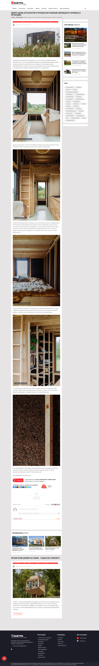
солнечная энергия (80, 94)
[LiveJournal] (23, 487)
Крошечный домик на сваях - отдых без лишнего (52, 548)
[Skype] (28, 487)
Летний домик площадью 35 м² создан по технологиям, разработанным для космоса (79, 62)
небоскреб (76, 103)
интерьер (79, 96)
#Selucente (21, 563)
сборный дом (69, 94)
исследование (70, 99)
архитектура (69, 113)
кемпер (83, 103)
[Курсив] (22, 513)
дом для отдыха (79, 99)
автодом (68, 101)
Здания (37, 8)
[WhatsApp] (27, 487)
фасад (84, 118)
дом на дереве (80, 115)
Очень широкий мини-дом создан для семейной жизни (36, 548)
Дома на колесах (53, 8)
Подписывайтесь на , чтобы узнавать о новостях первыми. (40, 480)
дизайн (68, 89)
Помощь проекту (62, 645)
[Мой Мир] (15, 487)
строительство (70, 96)
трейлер (68, 106)
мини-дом (79, 87)
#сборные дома (54, 21)
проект (74, 89)
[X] (17, 487)
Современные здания (43, 639)
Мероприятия (41, 653)
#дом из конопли (35, 21)
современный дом (70, 120)
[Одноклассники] (19, 487)
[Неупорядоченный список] (29, 513)
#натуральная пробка (45, 21)
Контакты (60, 643)
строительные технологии (72, 92)
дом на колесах (70, 87)
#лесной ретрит (42, 563)
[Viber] (25, 487)
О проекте (60, 637)
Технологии (22, 8)
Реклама (60, 639)
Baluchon (81, 111)
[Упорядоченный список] (27, 513)
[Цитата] (31, 513)
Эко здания (40, 651)
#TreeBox (27, 563)
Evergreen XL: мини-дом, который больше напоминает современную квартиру (79, 45)
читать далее (18, 613)
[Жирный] (20, 513)
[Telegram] (30, 487)
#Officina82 (15, 563)
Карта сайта (61, 641)
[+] (38, 513)
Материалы (30, 8)
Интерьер (44, 8)
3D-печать (76, 106)
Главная (14, 8)
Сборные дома (19, 17)
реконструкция (70, 108)
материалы (78, 113)
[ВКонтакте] (13, 487)
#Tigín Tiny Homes (27, 21)
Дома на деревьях (64, 8)
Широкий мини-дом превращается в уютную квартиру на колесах (18, 549)
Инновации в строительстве (20, 663)
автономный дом (70, 115)
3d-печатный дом (75, 118)
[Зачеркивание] (25, 513)
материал (79, 108)
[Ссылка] (35, 513)
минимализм (76, 101)
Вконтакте (83, 641)
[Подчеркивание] (23, 513)
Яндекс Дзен (83, 638)
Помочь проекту (50, 486)
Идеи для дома (41, 657)
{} (36, 513)
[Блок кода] (33, 513)
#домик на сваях (33, 563)
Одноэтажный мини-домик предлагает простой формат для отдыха (79, 71)
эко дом (68, 103)
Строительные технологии (44, 637)
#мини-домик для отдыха (52, 563)
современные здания (71, 111)
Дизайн (40, 645)
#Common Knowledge (17, 21)
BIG (67, 118)
